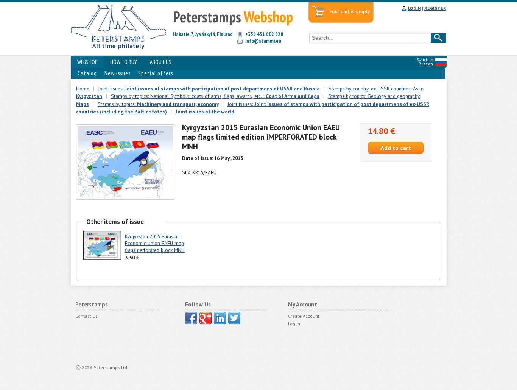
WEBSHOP (87, 61)
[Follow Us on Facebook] (191, 318)
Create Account (303, 316)
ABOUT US (160, 61)
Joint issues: (209, 88)
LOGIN (414, 8)
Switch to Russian (424, 62)
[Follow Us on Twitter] (234, 318)
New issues (117, 73)
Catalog (87, 73)
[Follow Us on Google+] (205, 318)
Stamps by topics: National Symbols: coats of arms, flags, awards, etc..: (215, 96)
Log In (294, 323)
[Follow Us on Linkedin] (220, 318)
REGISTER (435, 8)
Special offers (155, 73)
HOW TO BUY (123, 61)
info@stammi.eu (263, 40)
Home (82, 88)
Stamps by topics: (158, 104)
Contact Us (86, 316)
